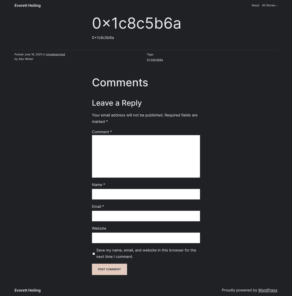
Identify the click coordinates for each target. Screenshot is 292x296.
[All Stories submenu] (276, 5)
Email (98, 206)
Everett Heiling (28, 5)
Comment (102, 131)
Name (98, 184)
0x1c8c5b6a (155, 59)
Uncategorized (55, 54)
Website (99, 228)
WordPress (267, 290)
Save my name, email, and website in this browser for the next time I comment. (146, 253)
